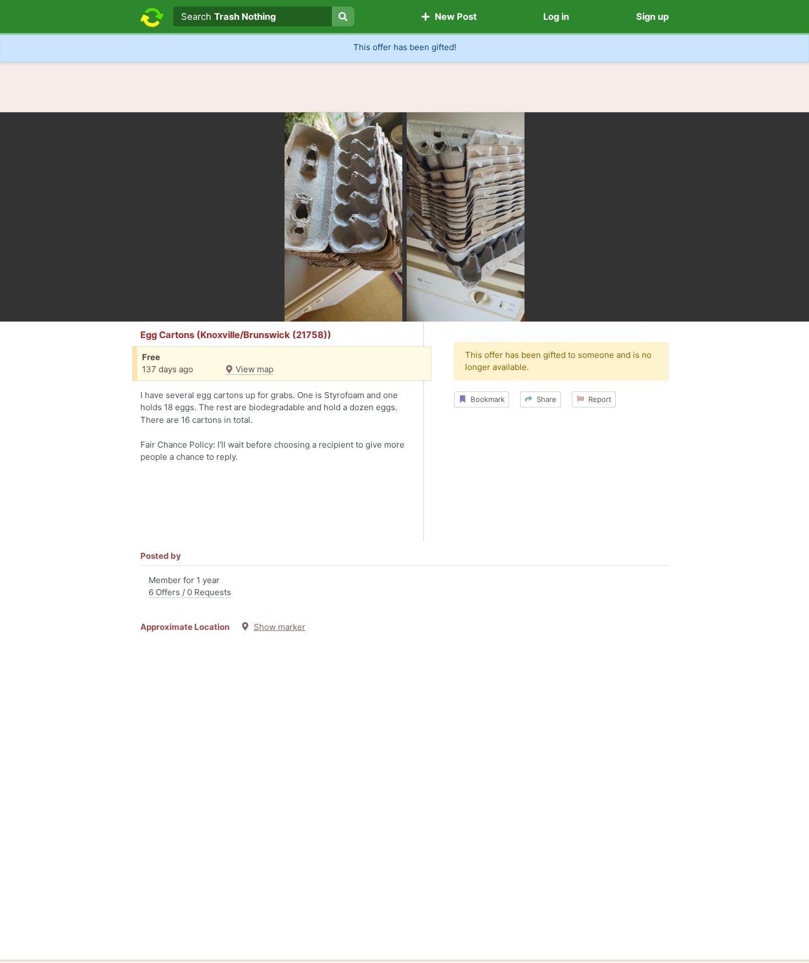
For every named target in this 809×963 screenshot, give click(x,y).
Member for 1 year (190, 586)
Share (544, 399)
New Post (453, 16)
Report (597, 399)
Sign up (652, 16)
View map (253, 369)
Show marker (279, 627)
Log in (556, 16)
